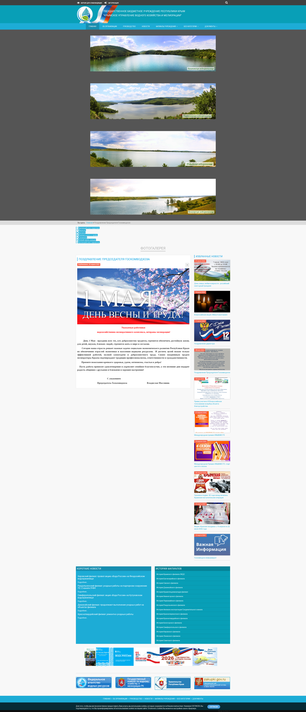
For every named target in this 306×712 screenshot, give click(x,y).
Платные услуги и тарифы (88, 235)
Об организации (109, 26)
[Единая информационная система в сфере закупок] (212, 683)
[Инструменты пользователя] (187, 265)
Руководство (129, 26)
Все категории (190, 26)
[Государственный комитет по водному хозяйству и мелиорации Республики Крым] (133, 683)
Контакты (82, 232)
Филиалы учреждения (166, 26)
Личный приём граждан (87, 240)
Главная (92, 26)
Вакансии (82, 230)
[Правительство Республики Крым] (173, 684)
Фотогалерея (153, 248)
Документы (210, 26)
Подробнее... (83, 582)
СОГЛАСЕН (214, 707)
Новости (146, 26)
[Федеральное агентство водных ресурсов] (94, 682)
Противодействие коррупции (88, 228)
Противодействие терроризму (89, 242)
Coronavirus (83, 237)
